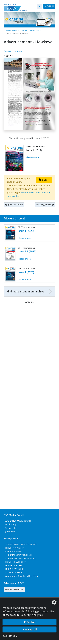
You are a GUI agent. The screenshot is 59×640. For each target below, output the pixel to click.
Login (45, 179)
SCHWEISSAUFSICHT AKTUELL (20, 558)
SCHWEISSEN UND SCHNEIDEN (21, 544)
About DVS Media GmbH (18, 520)
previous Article (15, 204)
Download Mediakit (14, 589)
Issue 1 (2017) (35, 31)
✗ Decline (29, 622)
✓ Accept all (29, 629)
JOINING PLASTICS (14, 547)
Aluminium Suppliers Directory (21, 576)
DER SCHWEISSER (14, 568)
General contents (13, 51)
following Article (44, 204)
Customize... (10, 635)
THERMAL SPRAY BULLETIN (19, 554)
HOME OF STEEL (13, 565)
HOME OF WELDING (15, 561)
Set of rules (11, 528)
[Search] (39, 6)
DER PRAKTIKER (13, 551)
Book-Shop (11, 524)
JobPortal (10, 531)
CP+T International (11, 31)
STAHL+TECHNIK (13, 572)
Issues (24, 31)
